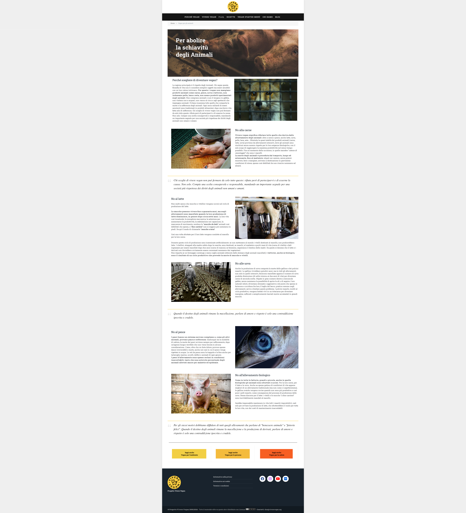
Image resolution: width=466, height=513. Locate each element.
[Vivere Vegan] (233, 6)
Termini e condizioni (221, 486)
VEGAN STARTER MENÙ (249, 17)
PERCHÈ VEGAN (192, 17)
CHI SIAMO (268, 17)
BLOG (277, 17)
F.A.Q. (221, 17)
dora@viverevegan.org (273, 509)
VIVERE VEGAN (209, 17)
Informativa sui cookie (221, 481)
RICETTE (231, 17)
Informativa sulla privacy (222, 477)
